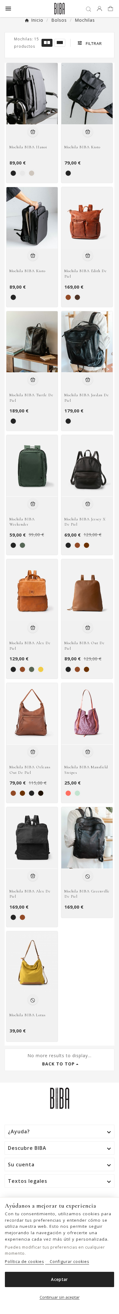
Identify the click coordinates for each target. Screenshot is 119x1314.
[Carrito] (111, 9)
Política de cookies (24, 1261)
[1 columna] (59, 43)
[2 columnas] (46, 43)
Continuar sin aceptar (60, 1297)
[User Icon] (99, 8)
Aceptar (59, 1279)
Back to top (58, 1064)
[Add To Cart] (32, 131)
